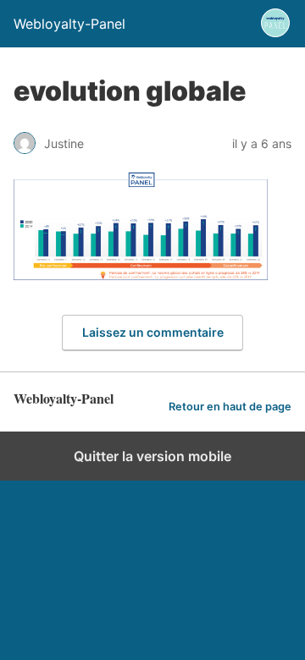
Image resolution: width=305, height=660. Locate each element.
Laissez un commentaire (153, 332)
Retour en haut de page (230, 406)
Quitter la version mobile (152, 456)
